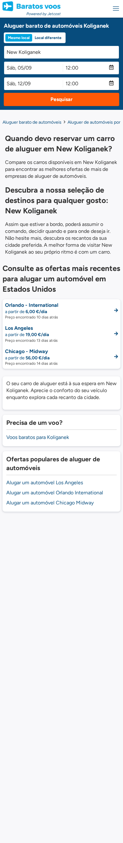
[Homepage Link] (32, 6)
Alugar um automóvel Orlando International (54, 493)
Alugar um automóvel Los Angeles (44, 483)
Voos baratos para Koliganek (37, 437)
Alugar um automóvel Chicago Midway (50, 503)
